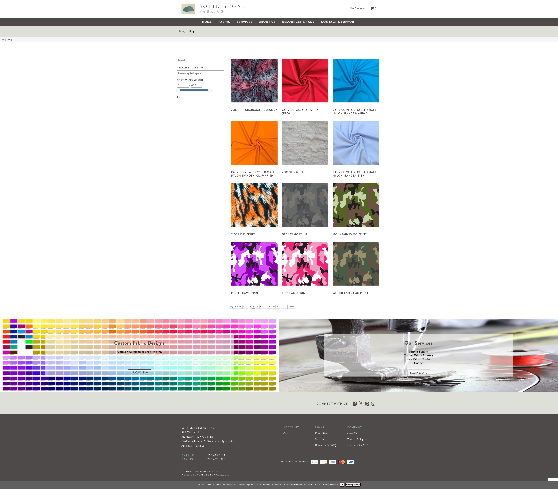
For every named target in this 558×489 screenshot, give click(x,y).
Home (207, 22)
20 (273, 306)
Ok (342, 484)
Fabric (224, 22)
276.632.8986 (216, 459)
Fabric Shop (321, 433)
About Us (267, 22)
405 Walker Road (193, 432)
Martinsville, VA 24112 (197, 437)
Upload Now (139, 372)
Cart (285, 433)
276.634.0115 (216, 455)
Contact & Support (338, 22)
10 (269, 306)
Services (245, 22)
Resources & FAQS (298, 22)
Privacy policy (353, 484)
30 (278, 306)
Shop (182, 31)
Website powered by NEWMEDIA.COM (206, 475)
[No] (554, 484)
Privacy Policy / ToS (357, 445)
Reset (179, 97)
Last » (291, 306)
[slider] (178, 90)
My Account (358, 9)
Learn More (418, 373)
